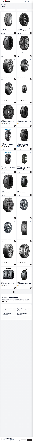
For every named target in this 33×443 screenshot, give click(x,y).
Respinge (19, 440)
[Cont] (28, 1)
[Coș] (31, 1)
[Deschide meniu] (1, 1)
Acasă (1, 4)
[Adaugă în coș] (15, 33)
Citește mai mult (4, 301)
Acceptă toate (29, 440)
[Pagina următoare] (21, 292)
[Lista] (16, 10)
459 (19, 291)
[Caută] (26, 1)
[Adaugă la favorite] (14, 13)
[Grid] (14, 10)
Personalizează (24, 440)
